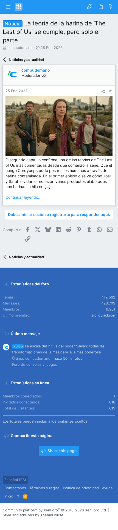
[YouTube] (38, 521)
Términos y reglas (44, 488)
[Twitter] (29, 521)
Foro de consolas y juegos (34, 364)
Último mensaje (25, 333)
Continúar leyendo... (23, 197)
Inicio (8, 496)
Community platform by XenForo (55, 510)
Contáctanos (15, 488)
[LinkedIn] (21, 521)
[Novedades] (110, 7)
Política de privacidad (81, 488)
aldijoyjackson (103, 315)
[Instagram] (13, 521)
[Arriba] (18, 496)
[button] (8, 7)
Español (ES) (15, 480)
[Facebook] (5, 521)
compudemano (20, 47)
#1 (111, 91)
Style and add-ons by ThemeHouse (33, 515)
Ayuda (107, 488)
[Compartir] (103, 91)
